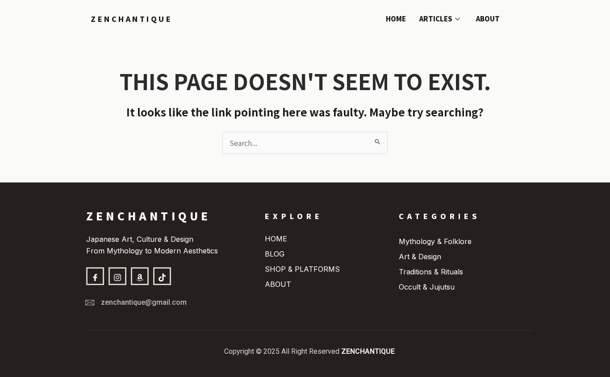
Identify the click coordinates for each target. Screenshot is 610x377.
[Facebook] (95, 276)
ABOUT (488, 18)
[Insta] (117, 276)
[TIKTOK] (162, 276)
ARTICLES (435, 18)
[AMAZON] (140, 276)
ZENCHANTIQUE (131, 18)
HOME (396, 18)
